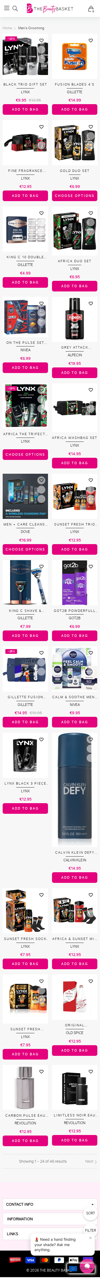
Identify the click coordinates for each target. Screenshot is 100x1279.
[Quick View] (41, 50)
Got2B (75, 618)
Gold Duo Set (75, 171)
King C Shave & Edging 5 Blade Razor (25, 611)
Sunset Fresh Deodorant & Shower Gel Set (25, 1029)
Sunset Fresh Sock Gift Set (25, 939)
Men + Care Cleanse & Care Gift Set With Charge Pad (25, 524)
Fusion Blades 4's (75, 84)
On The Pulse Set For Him (25, 343)
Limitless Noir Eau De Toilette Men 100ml (75, 1115)
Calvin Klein (74, 860)
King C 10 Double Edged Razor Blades (25, 257)
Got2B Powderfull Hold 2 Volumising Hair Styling (75, 611)
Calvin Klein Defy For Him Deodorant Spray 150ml (75, 852)
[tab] (50, 1204)
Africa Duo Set (74, 261)
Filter (90, 1230)
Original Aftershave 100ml (74, 1025)
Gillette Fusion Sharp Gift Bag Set (25, 697)
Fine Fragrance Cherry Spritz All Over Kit (25, 171)
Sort (90, 1213)
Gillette (74, 92)
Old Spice (74, 1033)
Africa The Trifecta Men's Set (25, 434)
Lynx (25, 92)
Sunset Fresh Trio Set (74, 524)
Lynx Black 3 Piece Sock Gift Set (25, 783)
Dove (25, 532)
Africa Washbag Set (74, 438)
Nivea (25, 350)
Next (89, 1161)
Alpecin (75, 355)
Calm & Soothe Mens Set (74, 697)
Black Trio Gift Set (25, 84)
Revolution (25, 1123)
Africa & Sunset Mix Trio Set (74, 939)
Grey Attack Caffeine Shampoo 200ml (74, 347)
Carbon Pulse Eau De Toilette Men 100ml (25, 1115)
